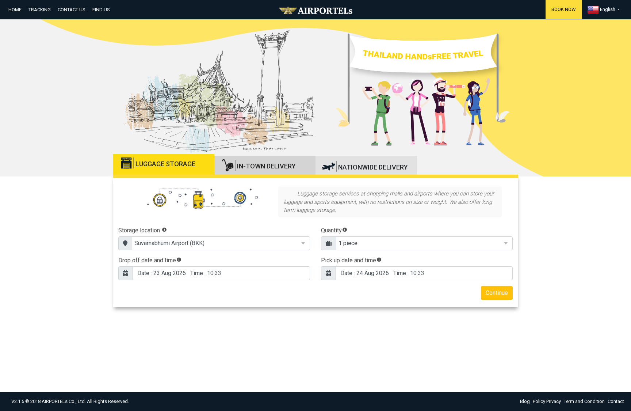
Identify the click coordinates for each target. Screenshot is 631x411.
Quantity (331, 230)
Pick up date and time (348, 260)
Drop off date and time (147, 260)
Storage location (139, 230)
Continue (497, 292)
